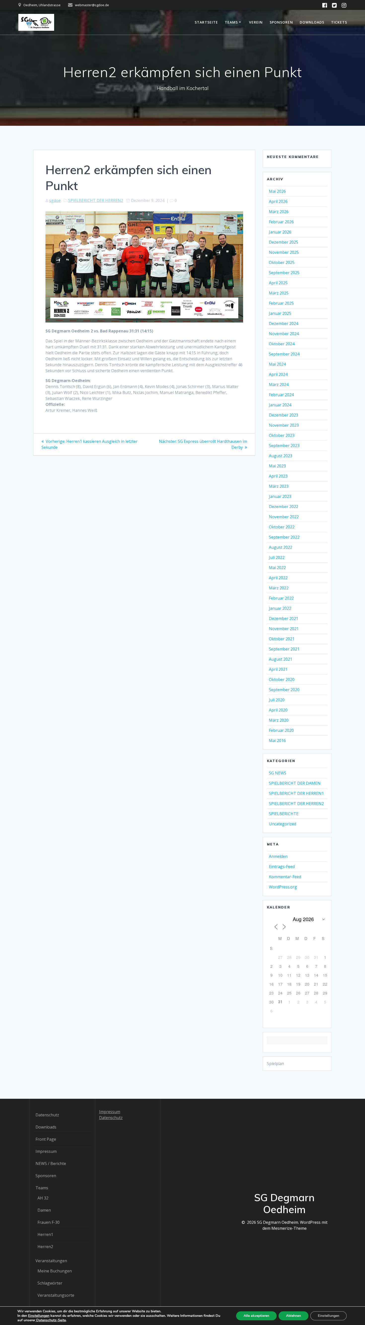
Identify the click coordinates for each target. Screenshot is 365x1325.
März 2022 (279, 588)
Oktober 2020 (281, 679)
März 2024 (279, 384)
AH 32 (42, 1198)
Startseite (206, 22)
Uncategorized (282, 824)
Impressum (46, 1151)
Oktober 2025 (281, 262)
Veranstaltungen (51, 1260)
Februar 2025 (281, 303)
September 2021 (284, 649)
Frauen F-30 (48, 1222)
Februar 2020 (281, 730)
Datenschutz (47, 1115)
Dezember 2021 (283, 618)
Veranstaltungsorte (55, 1295)
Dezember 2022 (283, 506)
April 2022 (278, 578)
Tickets (339, 22)
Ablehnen (293, 1315)
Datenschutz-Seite (50, 1320)
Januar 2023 (280, 496)
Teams (231, 22)
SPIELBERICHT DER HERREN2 (95, 200)
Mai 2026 (277, 191)
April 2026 (278, 201)
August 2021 (280, 659)
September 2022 (284, 537)
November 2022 (284, 516)
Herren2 (45, 1246)
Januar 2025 (280, 313)
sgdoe (55, 200)
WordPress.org (283, 887)
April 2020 (278, 710)
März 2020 (279, 720)
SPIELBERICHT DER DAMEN (295, 783)
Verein (256, 22)
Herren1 (45, 1234)
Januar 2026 (280, 232)
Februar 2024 (281, 394)
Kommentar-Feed (285, 876)
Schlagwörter (49, 1283)
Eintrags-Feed (282, 866)
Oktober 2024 (281, 344)
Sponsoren (281, 22)
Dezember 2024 (283, 323)
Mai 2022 (277, 567)
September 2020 (284, 689)
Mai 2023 (277, 466)
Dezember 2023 (283, 415)
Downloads (312, 22)
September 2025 (284, 272)
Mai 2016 (277, 740)
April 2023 (278, 476)
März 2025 (279, 293)
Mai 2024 (277, 364)
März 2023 (279, 486)
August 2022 (280, 547)
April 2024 (278, 374)
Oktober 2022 (281, 527)
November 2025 (284, 252)
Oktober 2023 (281, 435)
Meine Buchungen (54, 1271)
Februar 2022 (281, 598)
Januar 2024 (280, 405)
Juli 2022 (277, 557)
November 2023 (284, 425)
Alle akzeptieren (256, 1315)
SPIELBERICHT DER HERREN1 (296, 793)
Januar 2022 (280, 608)
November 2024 (284, 333)
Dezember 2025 (283, 242)
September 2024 (284, 354)
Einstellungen (38, 1316)
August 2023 (280, 455)
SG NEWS (277, 773)
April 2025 (278, 283)
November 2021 (284, 628)
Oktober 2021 (281, 639)
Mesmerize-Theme (289, 1228)
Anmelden (278, 856)
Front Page (46, 1139)
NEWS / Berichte (51, 1163)
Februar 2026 (281, 222)
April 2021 (278, 669)
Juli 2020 (277, 700)
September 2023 (284, 445)
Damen (44, 1210)
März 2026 (279, 211)
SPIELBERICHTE (283, 813)
